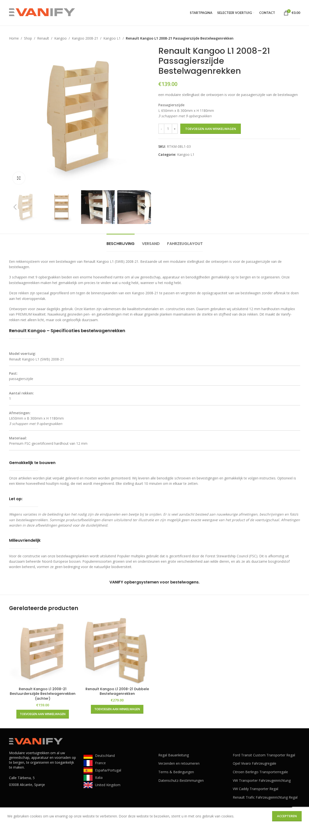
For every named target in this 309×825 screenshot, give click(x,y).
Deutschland (105, 755)
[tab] (121, 241)
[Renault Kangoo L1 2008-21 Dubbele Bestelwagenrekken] (117, 651)
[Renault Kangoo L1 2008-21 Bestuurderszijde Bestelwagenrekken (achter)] (42, 651)
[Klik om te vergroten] (19, 178)
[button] (15, 207)
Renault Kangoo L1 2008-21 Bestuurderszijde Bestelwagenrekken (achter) (42, 694)
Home (14, 38)
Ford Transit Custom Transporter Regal (264, 755)
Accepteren (287, 816)
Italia (99, 777)
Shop (28, 38)
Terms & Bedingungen (176, 772)
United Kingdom (107, 785)
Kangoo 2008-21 (85, 38)
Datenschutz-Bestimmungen (181, 780)
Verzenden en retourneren (179, 763)
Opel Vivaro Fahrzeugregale (254, 763)
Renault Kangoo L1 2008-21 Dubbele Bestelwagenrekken (117, 691)
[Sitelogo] (42, 12)
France (100, 763)
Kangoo (60, 38)
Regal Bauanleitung (173, 755)
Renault (43, 38)
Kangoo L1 (112, 38)
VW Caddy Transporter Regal (255, 788)
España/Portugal (108, 770)
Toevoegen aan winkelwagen (210, 129)
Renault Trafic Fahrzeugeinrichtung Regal (265, 797)
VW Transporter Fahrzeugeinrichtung (262, 780)
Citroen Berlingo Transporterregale (260, 772)
